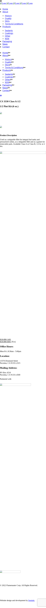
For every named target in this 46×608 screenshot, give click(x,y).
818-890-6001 (5, 342)
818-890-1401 (5, 339)
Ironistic (31, 600)
